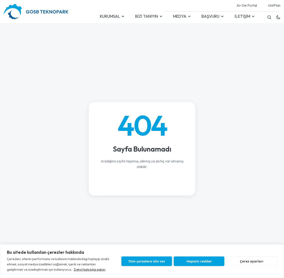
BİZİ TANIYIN (146, 16)
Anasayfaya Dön (142, 181)
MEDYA (179, 16)
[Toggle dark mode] (278, 17)
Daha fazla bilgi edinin (89, 269)
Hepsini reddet (199, 261)
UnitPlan (274, 6)
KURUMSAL (110, 16)
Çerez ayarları (251, 261)
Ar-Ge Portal (247, 6)
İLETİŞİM (242, 16)
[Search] (269, 17)
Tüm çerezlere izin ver (146, 261)
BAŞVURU (210, 16)
